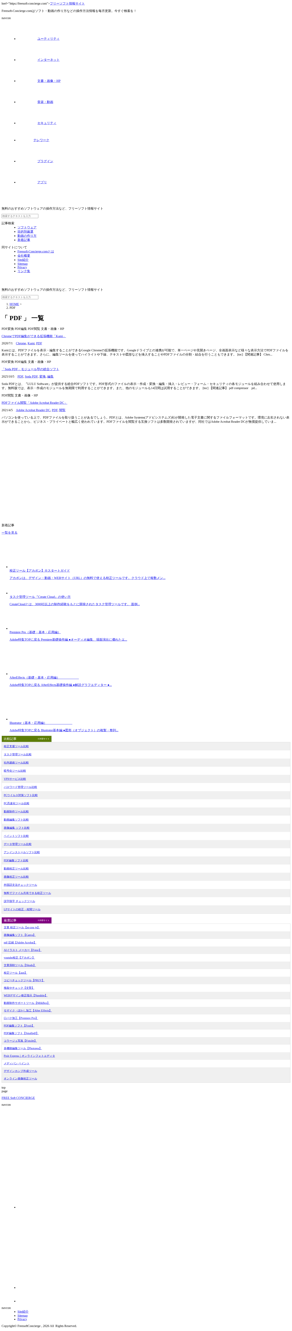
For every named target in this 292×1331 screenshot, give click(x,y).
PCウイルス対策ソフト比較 (21, 795)
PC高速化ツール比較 (16, 803)
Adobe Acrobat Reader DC (33, 410)
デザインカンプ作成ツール (20, 1071)
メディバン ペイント (17, 1063)
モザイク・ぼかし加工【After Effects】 (28, 1010)
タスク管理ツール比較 (18, 754)
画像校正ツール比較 (16, 876)
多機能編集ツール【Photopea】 (23, 1048)
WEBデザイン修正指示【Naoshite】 (25, 995)
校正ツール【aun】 (15, 972)
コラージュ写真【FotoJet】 (20, 1040)
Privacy (22, 267)
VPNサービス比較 (15, 778)
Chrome (21, 343)
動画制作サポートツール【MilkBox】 (27, 1003)
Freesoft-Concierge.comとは (35, 251)
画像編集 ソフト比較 (17, 827)
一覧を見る (9, 532)
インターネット (48, 59)
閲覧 (62, 410)
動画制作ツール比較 (16, 811)
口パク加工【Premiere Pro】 (21, 1018)
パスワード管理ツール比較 (20, 787)
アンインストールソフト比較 (22, 852)
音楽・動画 (45, 102)
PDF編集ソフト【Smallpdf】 (21, 1033)
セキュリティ (46, 123)
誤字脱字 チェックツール (19, 901)
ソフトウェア (27, 227)
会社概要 (23, 255)
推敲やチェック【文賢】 (19, 987)
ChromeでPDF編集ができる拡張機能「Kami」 (34, 336)
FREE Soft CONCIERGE (18, 1098)
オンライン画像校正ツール (20, 1078)
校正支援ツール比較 (16, 746)
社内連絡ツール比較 (16, 762)
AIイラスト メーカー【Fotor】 (23, 950)
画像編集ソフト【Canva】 (20, 935)
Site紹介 (23, 259)
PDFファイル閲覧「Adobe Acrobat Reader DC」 (34, 402)
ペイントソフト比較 (16, 836)
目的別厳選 (25, 231)
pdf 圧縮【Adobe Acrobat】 (20, 942)
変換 (42, 376)
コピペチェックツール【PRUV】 (24, 980)
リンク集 (23, 271)
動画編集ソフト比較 (16, 819)
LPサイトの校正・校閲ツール (22, 909)
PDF (39, 343)
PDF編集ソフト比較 (16, 860)
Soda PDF (31, 376)
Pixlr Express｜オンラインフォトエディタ (29, 1055)
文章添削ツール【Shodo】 (20, 965)
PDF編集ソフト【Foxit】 (19, 1025)
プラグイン (45, 161)
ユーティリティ (48, 38)
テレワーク (41, 140)
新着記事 (23, 240)
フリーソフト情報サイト (67, 3)
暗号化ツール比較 (15, 770)
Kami (31, 343)
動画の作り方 (27, 235)
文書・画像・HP (49, 81)
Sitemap (22, 263)
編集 (50, 376)
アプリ (42, 182)
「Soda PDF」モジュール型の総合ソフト (30, 369)
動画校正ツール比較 (16, 868)
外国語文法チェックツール (20, 884)
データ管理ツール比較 (18, 844)
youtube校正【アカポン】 (19, 957)
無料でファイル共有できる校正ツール (27, 893)
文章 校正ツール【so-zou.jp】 (22, 927)
